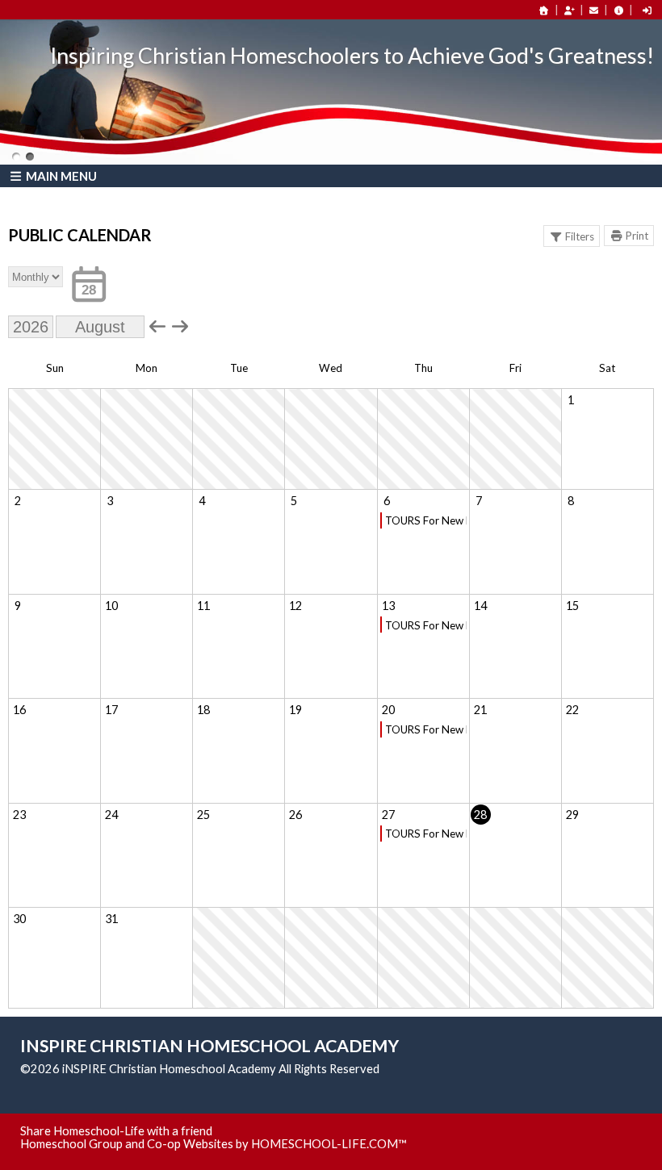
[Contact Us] (594, 10)
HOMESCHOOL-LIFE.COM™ (329, 1144)
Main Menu (60, 176)
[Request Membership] (569, 10)
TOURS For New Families (426, 520)
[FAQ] (618, 10)
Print (637, 235)
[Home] (544, 10)
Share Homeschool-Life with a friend (116, 1131)
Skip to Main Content (449, 1069)
